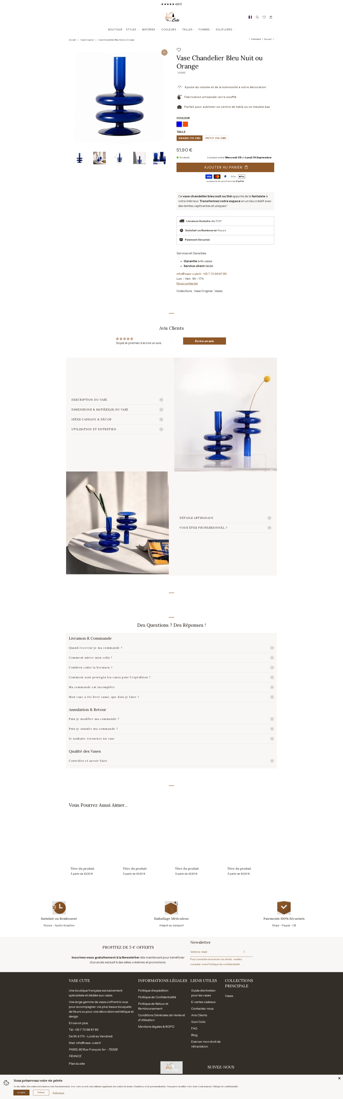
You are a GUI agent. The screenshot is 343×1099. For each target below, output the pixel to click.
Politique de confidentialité (224, 964)
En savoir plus (78, 1023)
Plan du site (77, 1063)
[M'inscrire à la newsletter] (244, 952)
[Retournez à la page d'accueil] (171, 17)
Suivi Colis (198, 1022)
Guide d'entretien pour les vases (203, 993)
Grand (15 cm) (189, 138)
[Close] (339, 1078)
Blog (194, 1035)
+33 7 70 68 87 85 (215, 274)
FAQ (194, 1028)
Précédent (256, 39)
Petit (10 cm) (215, 138)
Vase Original (203, 291)
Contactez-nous (202, 1008)
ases (230, 996)
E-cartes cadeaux (203, 1002)
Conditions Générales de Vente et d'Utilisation (161, 1017)
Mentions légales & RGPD (156, 1026)
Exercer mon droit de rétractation (206, 1044)
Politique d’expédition (153, 990)
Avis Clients (199, 1015)
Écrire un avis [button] (204, 341)
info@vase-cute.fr (189, 274)
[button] (73, 157)
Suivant (268, 39)
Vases (218, 291)
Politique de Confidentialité (157, 997)
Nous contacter (187, 283)
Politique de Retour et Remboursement (153, 1006)
